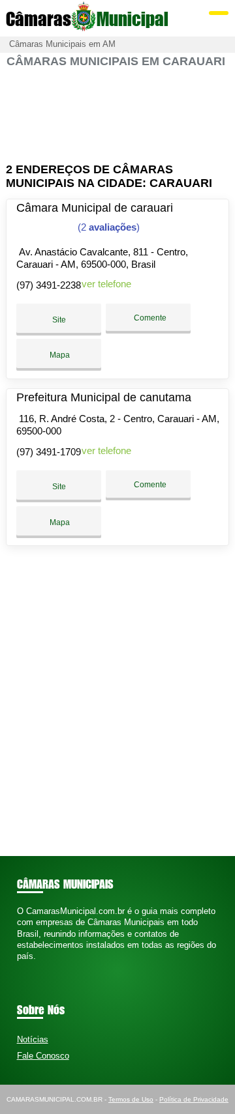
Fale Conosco (43, 1056)
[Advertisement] (117, 115)
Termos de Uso (130, 1099)
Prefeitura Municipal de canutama (103, 397)
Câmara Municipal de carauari (94, 207)
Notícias (32, 1039)
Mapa (59, 355)
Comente (149, 317)
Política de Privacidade (193, 1099)
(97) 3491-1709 (48, 451)
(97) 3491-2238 (48, 285)
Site (59, 319)
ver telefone (106, 283)
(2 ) (107, 227)
